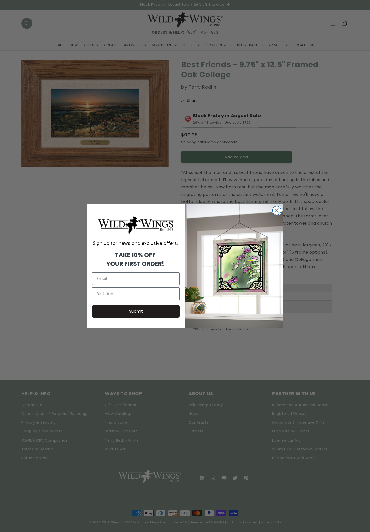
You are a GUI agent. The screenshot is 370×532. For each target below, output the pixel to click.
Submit (136, 311)
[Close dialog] (276, 210)
